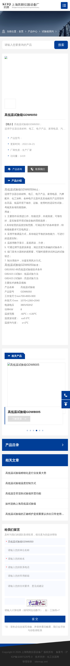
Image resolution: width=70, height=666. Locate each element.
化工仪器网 (53, 656)
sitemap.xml (41, 661)
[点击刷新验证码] (37, 603)
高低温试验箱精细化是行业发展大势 (25, 472)
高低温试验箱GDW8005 (24, 412)
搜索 (61, 45)
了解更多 (17, 418)
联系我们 (40, 169)
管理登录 (27, 661)
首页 (21, 31)
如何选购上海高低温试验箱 (20, 503)
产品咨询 (17, 169)
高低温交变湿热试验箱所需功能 (23, 493)
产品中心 (32, 31)
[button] (27, 430)
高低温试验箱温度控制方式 (20, 483)
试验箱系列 (48, 31)
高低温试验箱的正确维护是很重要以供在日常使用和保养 (34, 513)
